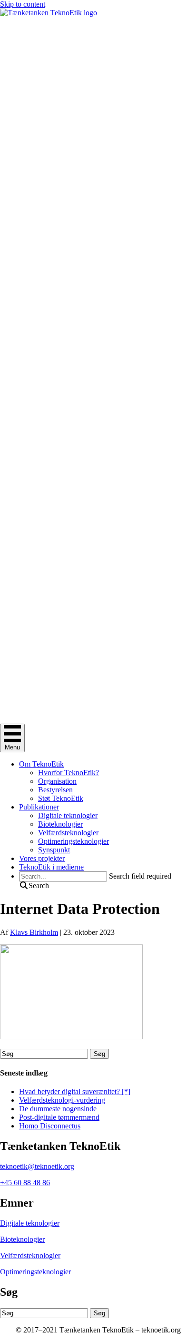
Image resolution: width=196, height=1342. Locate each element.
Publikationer (39, 807)
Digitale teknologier (68, 815)
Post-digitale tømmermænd (59, 1117)
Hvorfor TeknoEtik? (68, 772)
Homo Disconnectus (49, 1126)
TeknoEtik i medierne (51, 867)
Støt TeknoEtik (60, 798)
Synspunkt (54, 850)
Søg (99, 1053)
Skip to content (22, 4)
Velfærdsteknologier (68, 833)
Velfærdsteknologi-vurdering (62, 1100)
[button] (34, 885)
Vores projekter (42, 858)
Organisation (57, 781)
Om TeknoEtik (41, 764)
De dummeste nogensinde (58, 1109)
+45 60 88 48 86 (25, 1182)
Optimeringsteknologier (73, 841)
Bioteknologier (60, 824)
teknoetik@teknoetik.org (37, 1166)
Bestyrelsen (55, 790)
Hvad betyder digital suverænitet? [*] (74, 1091)
